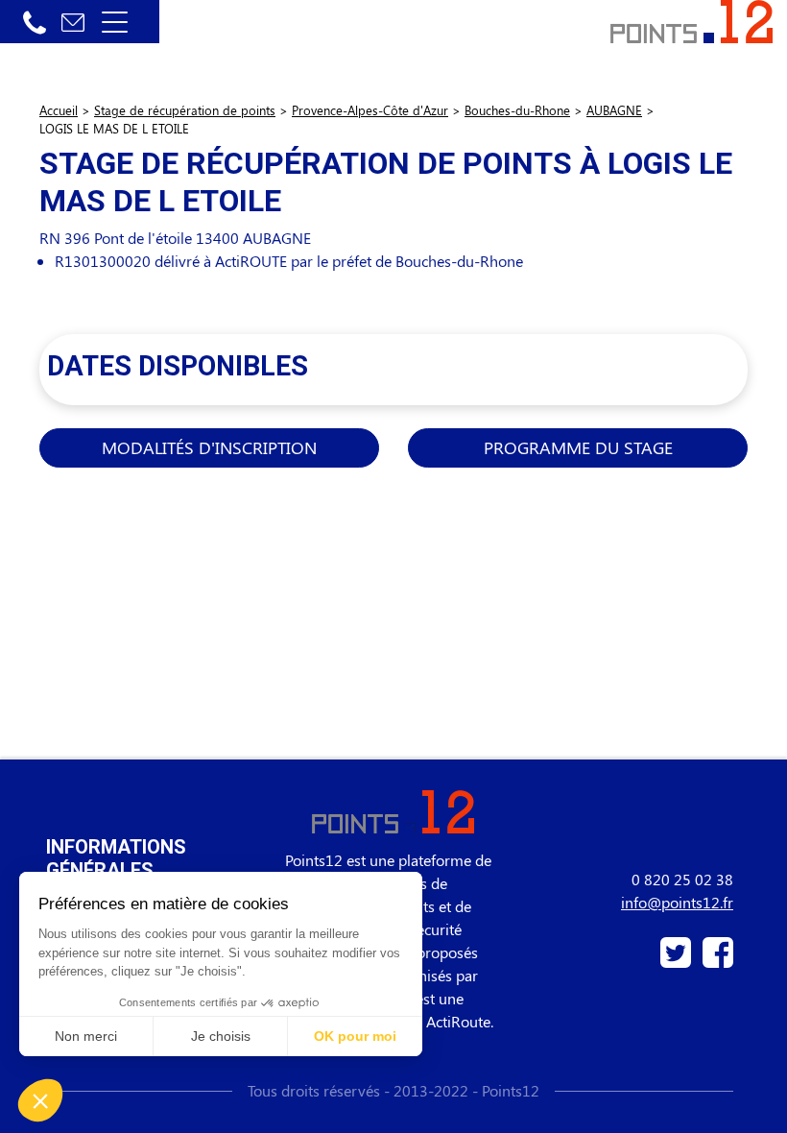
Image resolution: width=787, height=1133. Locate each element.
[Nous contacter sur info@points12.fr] (72, 21)
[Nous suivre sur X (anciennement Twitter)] (677, 960)
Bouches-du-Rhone (517, 110)
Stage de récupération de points (184, 110)
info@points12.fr (677, 902)
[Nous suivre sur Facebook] (714, 960)
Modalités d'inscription (209, 447)
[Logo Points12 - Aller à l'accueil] (691, 20)
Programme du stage (578, 447)
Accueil (58, 110)
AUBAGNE (614, 110)
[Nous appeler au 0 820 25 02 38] (34, 21)
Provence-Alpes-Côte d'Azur (370, 110)
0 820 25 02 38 (682, 879)
